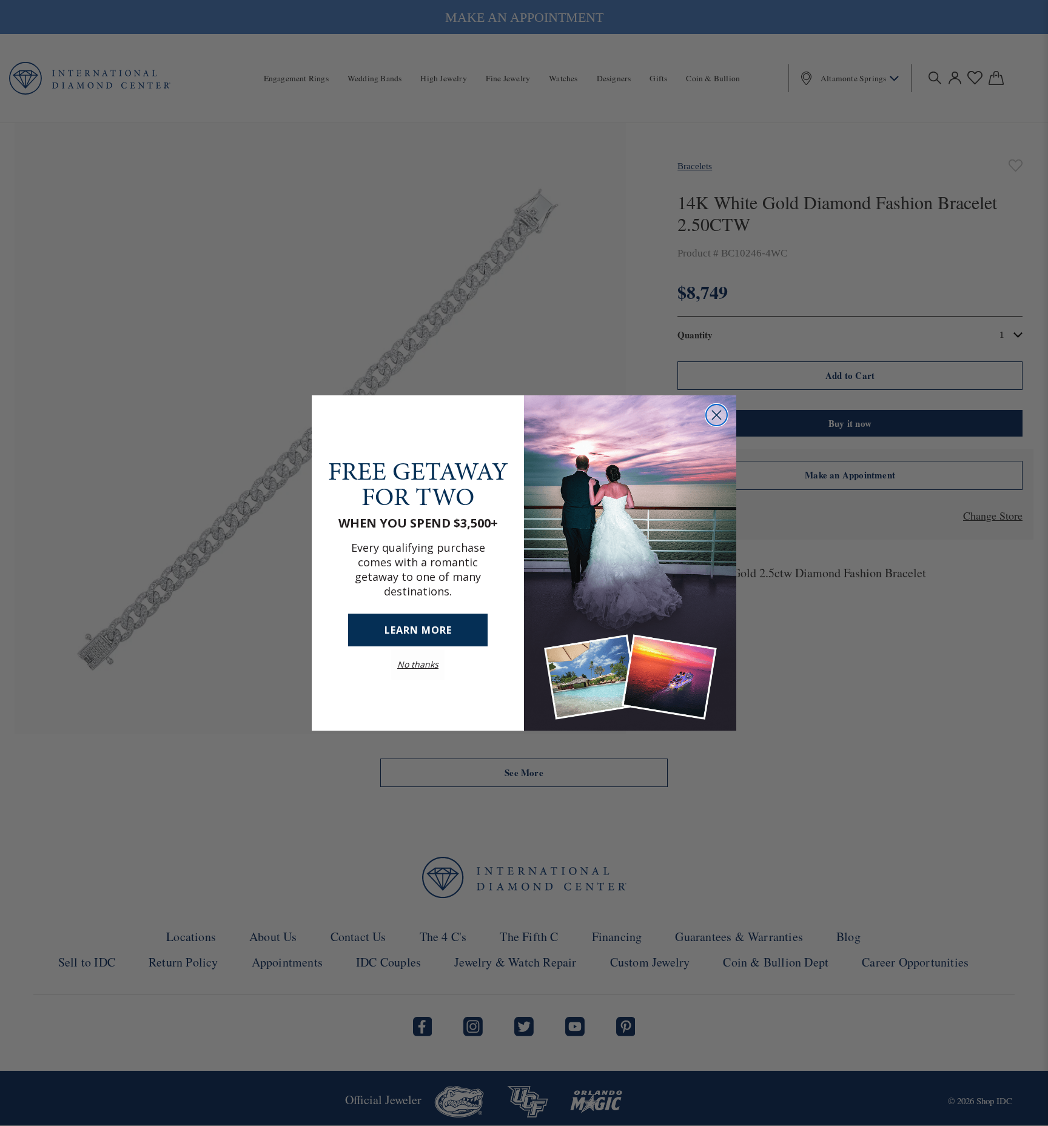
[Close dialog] (716, 415)
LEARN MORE (418, 630)
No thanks (417, 664)
